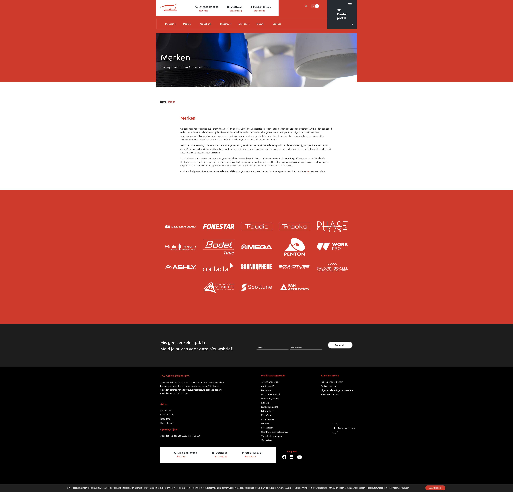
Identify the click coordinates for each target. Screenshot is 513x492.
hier (308, 171)
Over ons (242, 24)
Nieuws (260, 24)
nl (317, 6)
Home (163, 102)
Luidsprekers (267, 411)
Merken (187, 24)
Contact (277, 24)
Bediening (266, 390)
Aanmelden (340, 345)
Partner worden (328, 386)
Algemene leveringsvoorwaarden (337, 390)
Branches (224, 24)
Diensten (169, 24)
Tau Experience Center (332, 382)
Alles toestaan (435, 488)
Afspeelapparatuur (270, 382)
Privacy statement (329, 394)
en (313, 6)
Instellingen (404, 488)
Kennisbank (205, 24)
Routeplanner (166, 423)
